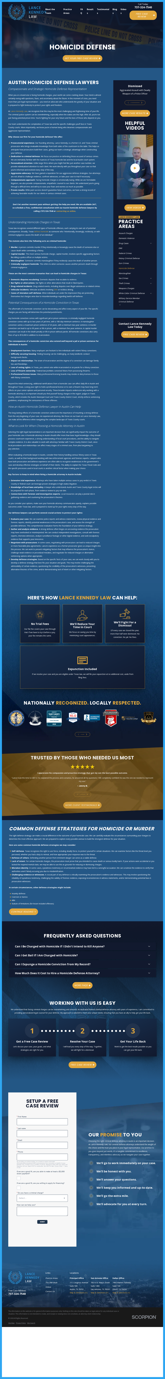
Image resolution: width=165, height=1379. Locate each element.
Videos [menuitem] (123, 11)
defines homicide (41, 231)
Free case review (142, 15)
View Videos (133, 207)
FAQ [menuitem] (81, 11)
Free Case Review (81, 1064)
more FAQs (81, 985)
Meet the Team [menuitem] (50, 11)
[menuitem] (135, 233)
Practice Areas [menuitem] (67, 11)
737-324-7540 (143, 7)
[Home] (27, 12)
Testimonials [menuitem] (103, 11)
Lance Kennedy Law (19, 111)
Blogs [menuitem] (115, 11)
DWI (55, 289)
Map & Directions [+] (78, 1292)
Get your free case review (81, 58)
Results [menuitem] (90, 11)
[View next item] (142, 102)
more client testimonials (81, 805)
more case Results (133, 113)
